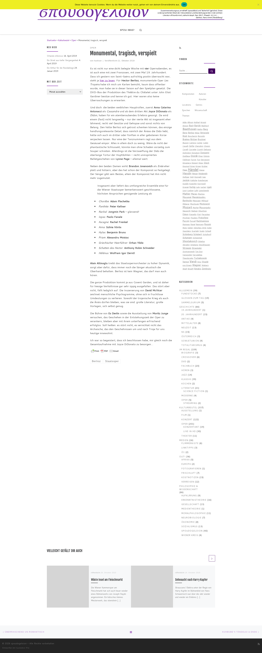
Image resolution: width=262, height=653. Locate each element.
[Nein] (258, 4)
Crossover (188, 357)
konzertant (191, 426)
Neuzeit (186, 327)
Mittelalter (189, 323)
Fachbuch (187, 365)
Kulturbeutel (63, 40)
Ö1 (183, 452)
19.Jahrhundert (191, 309)
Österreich (188, 336)
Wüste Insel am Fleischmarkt (107, 580)
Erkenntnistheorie (193, 499)
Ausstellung (189, 410)
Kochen (186, 383)
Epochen (186, 110)
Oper (73, 40)
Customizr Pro (22, 648)
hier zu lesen (107, 80)
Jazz (184, 374)
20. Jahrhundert (191, 314)
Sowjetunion (190, 340)
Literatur (187, 387)
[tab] (188, 94)
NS (183, 331)
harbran (98, 61)
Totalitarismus (191, 345)
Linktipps (187, 447)
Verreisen (187, 481)
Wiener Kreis (189, 535)
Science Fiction (193, 391)
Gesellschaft (190, 504)
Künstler (202, 99)
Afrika (185, 459)
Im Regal (184, 349)
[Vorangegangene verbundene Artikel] (205, 558)
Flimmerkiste (189, 443)
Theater (186, 435)
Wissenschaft (201, 110)
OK (184, 4)
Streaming (190, 403)
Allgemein (185, 290)
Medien (183, 440)
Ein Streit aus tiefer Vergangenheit (62, 60)
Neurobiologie (191, 517)
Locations (186, 104)
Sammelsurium (190, 302)
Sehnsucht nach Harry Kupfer (191, 580)
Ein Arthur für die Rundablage (60, 67)
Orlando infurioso (55, 55)
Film (184, 414)
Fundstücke (189, 293)
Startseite (51, 40)
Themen (185, 115)
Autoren (202, 93)
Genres (199, 104)
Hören (185, 370)
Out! (182, 456)
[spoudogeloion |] (131, 13)
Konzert (186, 419)
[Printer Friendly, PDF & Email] (104, 350)
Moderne (187, 395)
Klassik (186, 379)
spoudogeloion (192, 530)
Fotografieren (191, 468)
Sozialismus (189, 526)
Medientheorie (191, 508)
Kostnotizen (189, 477)
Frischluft (188, 472)
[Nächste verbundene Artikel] (212, 558)
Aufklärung (189, 495)
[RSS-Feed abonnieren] (180, 48)
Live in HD (189, 431)
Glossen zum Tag (192, 298)
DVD (183, 361)
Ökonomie (188, 521)
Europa (186, 463)
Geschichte (186, 306)
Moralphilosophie (193, 513)
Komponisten (188, 93)
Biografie (187, 352)
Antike (185, 318)
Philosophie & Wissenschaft (188, 488)
